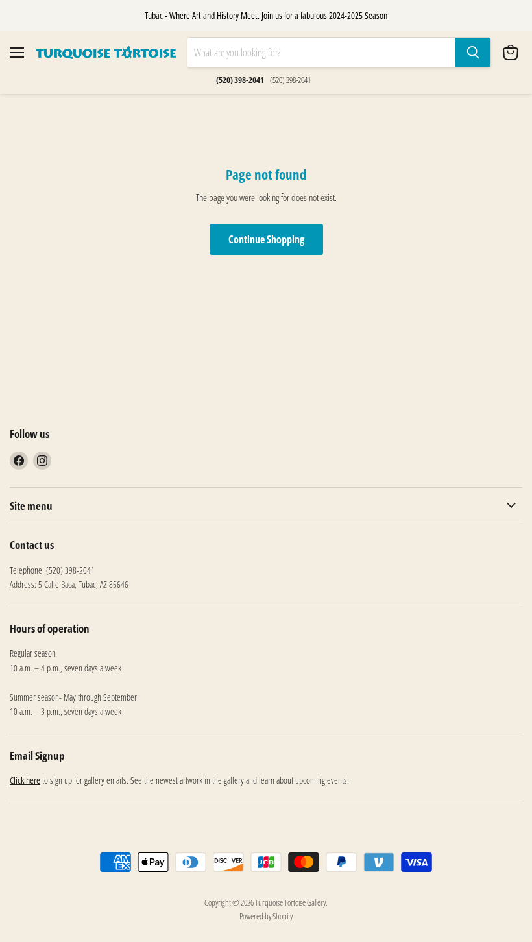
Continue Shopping (266, 239)
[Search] (472, 52)
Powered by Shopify (266, 916)
